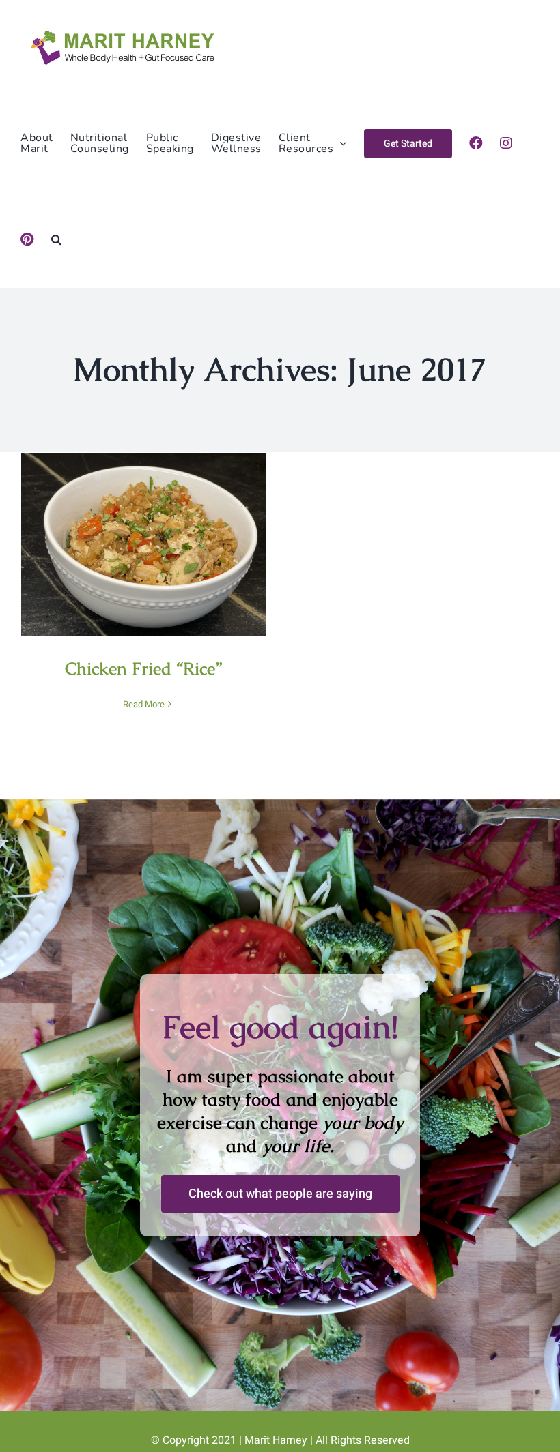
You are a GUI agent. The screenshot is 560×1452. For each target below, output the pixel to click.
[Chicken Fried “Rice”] (143, 544)
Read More (144, 704)
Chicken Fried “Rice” (144, 530)
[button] (56, 240)
